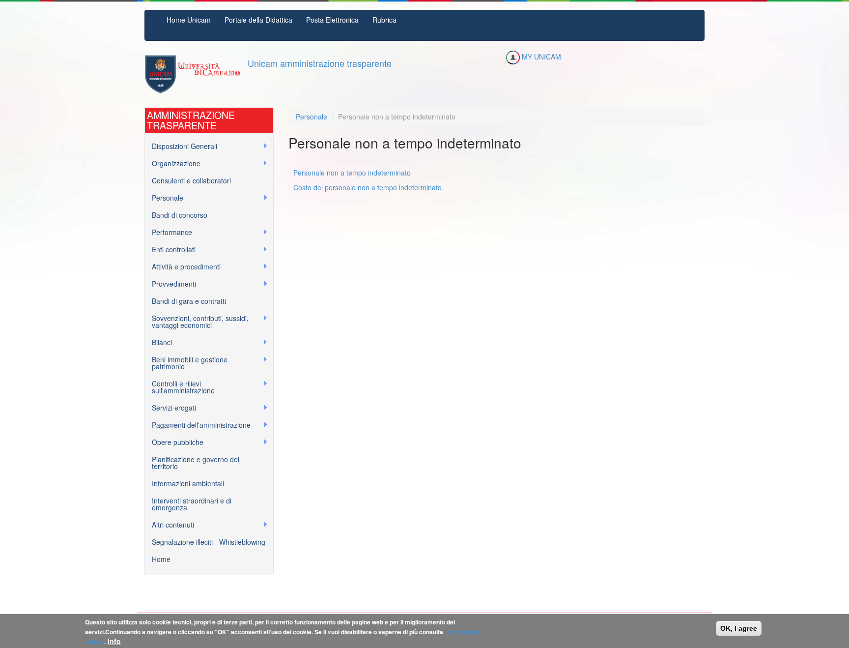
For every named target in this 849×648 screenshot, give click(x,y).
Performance (168, 232)
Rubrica (384, 20)
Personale (164, 198)
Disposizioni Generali (181, 146)
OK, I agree (738, 628)
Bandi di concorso (179, 215)
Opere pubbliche (174, 442)
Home (161, 559)
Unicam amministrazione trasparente (320, 63)
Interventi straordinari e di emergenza (191, 504)
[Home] (192, 74)
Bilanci (158, 342)
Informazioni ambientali (188, 483)
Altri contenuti (169, 525)
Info (114, 641)
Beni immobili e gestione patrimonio (186, 362)
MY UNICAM (540, 56)
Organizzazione (172, 163)
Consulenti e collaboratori (191, 180)
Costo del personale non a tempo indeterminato (367, 187)
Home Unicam (189, 20)
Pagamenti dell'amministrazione (198, 425)
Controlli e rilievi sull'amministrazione (180, 387)
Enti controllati (170, 249)
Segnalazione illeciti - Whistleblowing (208, 542)
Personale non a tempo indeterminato (352, 172)
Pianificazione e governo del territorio (195, 462)
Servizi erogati (170, 408)
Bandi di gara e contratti (189, 301)
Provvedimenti (170, 284)
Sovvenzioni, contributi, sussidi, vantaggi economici (197, 321)
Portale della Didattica (258, 20)
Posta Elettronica (332, 20)
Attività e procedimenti (183, 267)
